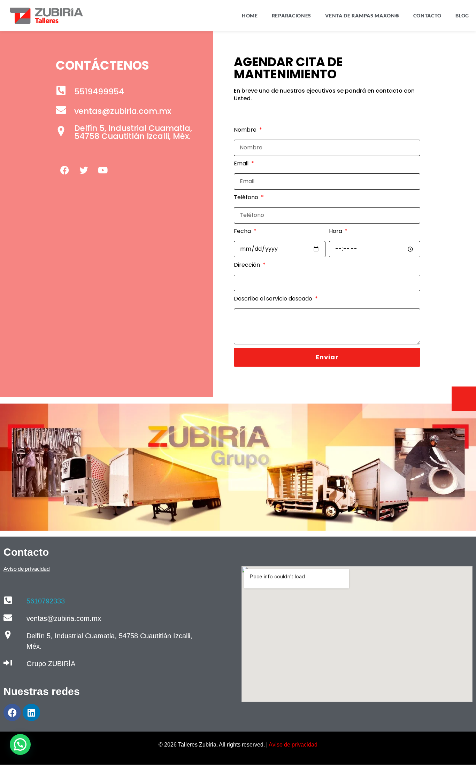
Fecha (243, 231)
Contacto (427, 15)
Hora (336, 231)
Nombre (246, 130)
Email (242, 163)
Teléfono (247, 197)
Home (250, 15)
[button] (20, 744)
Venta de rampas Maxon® (362, 15)
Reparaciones (291, 15)
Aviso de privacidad (293, 745)
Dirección (247, 265)
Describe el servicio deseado (274, 299)
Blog (462, 15)
